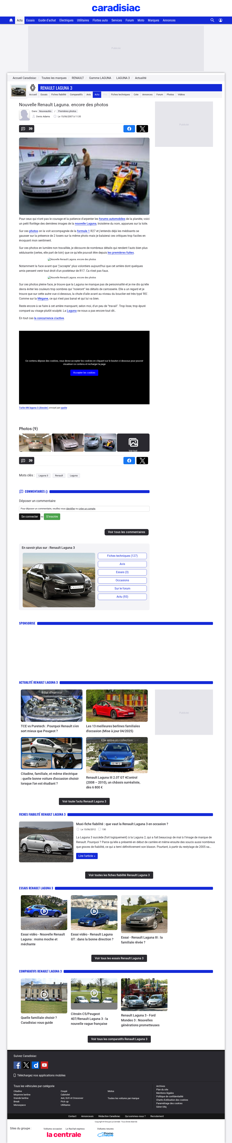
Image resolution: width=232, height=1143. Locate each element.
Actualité (140, 78)
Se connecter (29, 516)
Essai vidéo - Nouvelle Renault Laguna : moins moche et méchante (43, 939)
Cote (136, 94)
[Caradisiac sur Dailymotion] (36, 1065)
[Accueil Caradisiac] (11, 20)
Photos (170, 94)
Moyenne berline (22, 1094)
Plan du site (162, 1089)
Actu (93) (122, 596)
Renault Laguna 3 (56, 87)
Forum (130, 20)
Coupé (64, 1091)
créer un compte (87, 508)
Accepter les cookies (84, 372)
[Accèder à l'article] (51, 706)
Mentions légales (165, 1093)
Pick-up (65, 1101)
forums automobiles (112, 219)
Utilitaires (83, 20)
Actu (20, 20)
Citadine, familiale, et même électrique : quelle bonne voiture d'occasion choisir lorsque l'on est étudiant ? (50, 778)
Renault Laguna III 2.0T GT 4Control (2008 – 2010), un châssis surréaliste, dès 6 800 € (113, 782)
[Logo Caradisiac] (116, 14)
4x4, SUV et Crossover (72, 1098)
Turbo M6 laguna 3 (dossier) (33, 407)
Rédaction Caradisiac (109, 1116)
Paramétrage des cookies (169, 1103)
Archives (160, 1086)
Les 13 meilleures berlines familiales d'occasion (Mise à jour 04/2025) (113, 728)
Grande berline (21, 1098)
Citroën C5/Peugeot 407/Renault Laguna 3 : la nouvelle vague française (89, 1019)
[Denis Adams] (24, 119)
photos (33, 231)
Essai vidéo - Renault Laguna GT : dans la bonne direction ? (92, 936)
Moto (141, 20)
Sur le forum (122, 588)
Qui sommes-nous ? (135, 1116)
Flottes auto (100, 20)
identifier (70, 508)
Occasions (122, 580)
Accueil (33, 94)
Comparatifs (76, 94)
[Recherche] (212, 20)
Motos (111, 1091)
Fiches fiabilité (58, 94)
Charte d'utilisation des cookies (172, 1100)
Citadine (18, 1091)
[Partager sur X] (143, 127)
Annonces (169, 20)
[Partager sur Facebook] (129, 127)
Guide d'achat (47, 20)
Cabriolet (65, 1094)
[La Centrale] (64, 1138)
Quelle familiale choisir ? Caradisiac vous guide (39, 1020)
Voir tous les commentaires (126, 532)
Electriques (66, 20)
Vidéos (181, 94)
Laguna (72, 310)
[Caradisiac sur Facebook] (18, 1065)
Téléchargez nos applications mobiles (41, 1075)
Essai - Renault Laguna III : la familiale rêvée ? (142, 939)
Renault (59, 475)
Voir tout (133, 450)
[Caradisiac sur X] (27, 1065)
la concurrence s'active (49, 318)
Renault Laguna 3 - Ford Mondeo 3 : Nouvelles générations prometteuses (140, 1020)
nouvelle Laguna (85, 223)
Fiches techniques (120, 94)
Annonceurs (87, 1116)
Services (116, 20)
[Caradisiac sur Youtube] (44, 1065)
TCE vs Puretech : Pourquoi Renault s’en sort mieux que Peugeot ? (50, 728)
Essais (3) (122, 572)
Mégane (43, 298)
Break (17, 1101)
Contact (72, 1116)
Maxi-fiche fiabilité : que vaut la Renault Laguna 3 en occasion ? (122, 824)
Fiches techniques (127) (122, 556)
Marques (153, 20)
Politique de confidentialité (169, 1096)
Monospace (20, 1105)
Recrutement (157, 1116)
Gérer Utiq (161, 1106)
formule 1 (83, 231)
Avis (88, 94)
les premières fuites (121, 252)
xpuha (64, 407)
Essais (30, 20)
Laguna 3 (43, 475)
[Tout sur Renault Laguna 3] (18, 95)
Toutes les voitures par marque (123, 1098)
